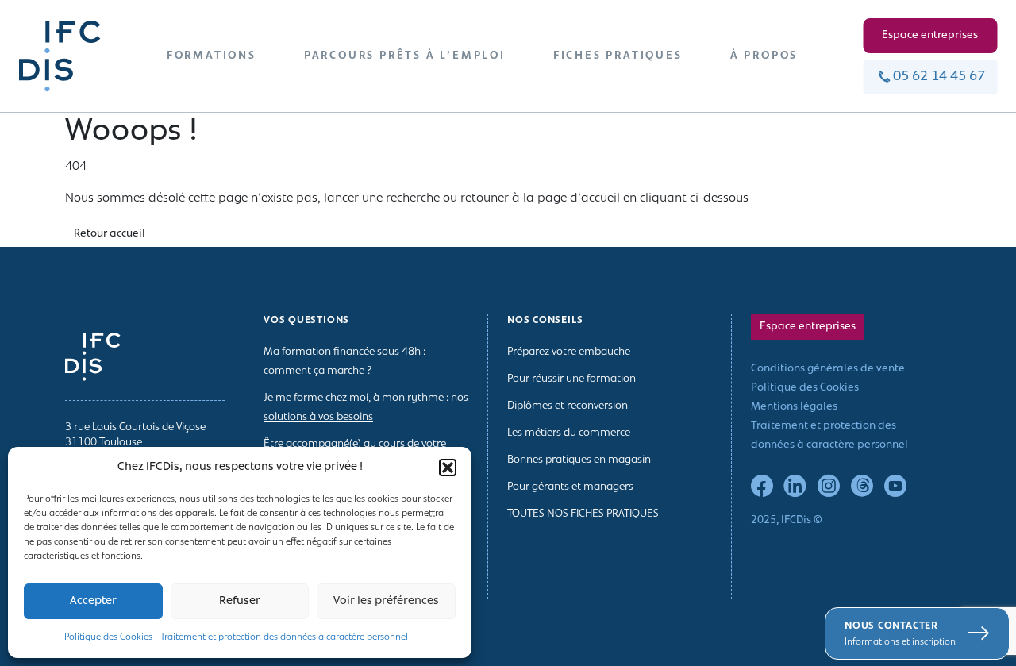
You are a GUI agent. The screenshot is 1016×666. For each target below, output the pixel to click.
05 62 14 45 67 (939, 77)
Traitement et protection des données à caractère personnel (284, 637)
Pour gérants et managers (570, 487)
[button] (448, 467)
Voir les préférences (386, 601)
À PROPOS (764, 56)
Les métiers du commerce (568, 433)
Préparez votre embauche (568, 352)
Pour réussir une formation (571, 379)
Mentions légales (794, 407)
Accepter (93, 601)
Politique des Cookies (108, 637)
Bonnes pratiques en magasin (579, 460)
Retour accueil (109, 234)
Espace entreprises (930, 35)
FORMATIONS (211, 56)
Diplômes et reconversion (567, 406)
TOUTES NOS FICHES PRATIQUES (583, 514)
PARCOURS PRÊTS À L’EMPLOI (405, 56)
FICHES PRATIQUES (618, 56)
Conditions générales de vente (828, 369)
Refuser (239, 601)
